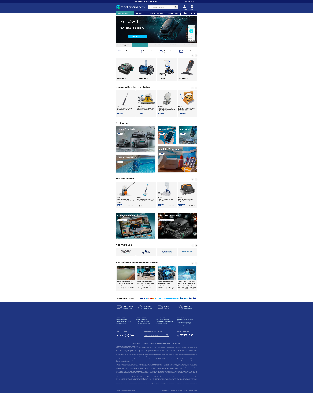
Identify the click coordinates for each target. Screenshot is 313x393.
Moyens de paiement (162, 323)
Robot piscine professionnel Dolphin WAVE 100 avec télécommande (186, 110)
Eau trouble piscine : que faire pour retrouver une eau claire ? (125, 282)
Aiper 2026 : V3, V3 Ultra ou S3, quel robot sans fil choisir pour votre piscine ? (187, 282)
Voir (120, 134)
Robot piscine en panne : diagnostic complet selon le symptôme (146, 282)
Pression (162, 78)
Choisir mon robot (157, 13)
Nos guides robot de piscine (123, 321)
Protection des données (142, 325)
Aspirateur (182, 78)
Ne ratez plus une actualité (153, 332)
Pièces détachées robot (162, 325)
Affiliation (158, 327)
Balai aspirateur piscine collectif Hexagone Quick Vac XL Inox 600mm (166, 110)
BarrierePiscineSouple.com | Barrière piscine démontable (184, 323)
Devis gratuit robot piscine (163, 319)
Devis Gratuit (141, 13)
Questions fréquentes (121, 319)
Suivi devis (118, 325)
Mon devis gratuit (166, 220)
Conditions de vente (164, 390)
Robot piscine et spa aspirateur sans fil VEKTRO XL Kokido (125, 201)
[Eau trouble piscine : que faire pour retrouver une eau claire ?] (126, 273)
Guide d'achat (173, 13)
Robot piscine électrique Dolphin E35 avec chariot (185, 200)
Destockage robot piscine (143, 327)
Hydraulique (142, 78)
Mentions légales (193, 390)
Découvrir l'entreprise (142, 319)
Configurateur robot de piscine (164, 321)
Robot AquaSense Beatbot (184, 326)
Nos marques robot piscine (143, 321)
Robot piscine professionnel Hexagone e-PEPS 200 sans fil (146, 109)
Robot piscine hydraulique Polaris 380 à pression (165, 200)
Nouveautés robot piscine (143, 323)
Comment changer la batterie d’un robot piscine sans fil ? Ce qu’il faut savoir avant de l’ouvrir (166, 282)
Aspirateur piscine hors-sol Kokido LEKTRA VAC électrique (146, 200)
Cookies (185, 390)
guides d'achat (130, 262)
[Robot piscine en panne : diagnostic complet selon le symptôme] (146, 273)
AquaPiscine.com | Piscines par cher (185, 319)
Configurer (122, 220)
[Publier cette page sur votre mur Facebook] (117, 335)
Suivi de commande (121, 323)
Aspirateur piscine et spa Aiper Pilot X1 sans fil (124, 109)
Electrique (120, 78)
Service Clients (120, 327)
